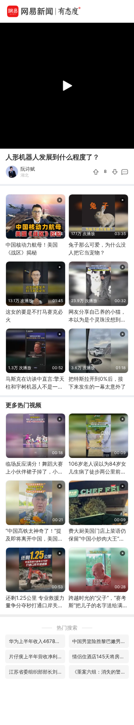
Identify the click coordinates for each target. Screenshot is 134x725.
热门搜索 (67, 627)
